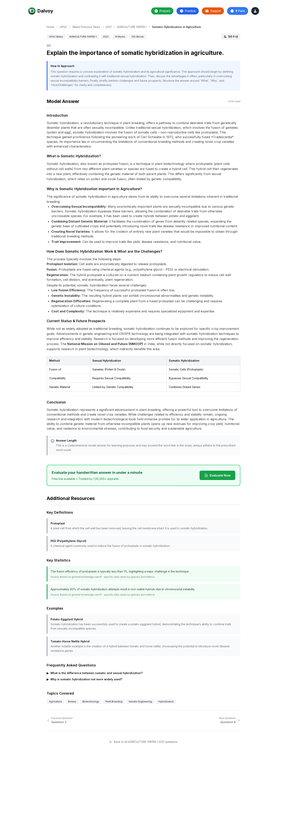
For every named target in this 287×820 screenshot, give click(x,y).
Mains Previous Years (86, 27)
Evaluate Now (220, 475)
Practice (190, 11)
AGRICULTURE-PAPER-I (132, 27)
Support (215, 11)
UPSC (63, 27)
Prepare (165, 11)
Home (50, 27)
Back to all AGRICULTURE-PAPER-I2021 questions (146, 741)
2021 (108, 27)
